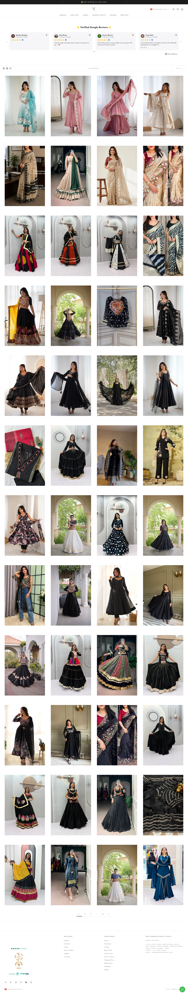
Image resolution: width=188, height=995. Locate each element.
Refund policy (108, 963)
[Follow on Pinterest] (21, 982)
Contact (106, 947)
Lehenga (113, 15)
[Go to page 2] (109, 914)
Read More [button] (57, 47)
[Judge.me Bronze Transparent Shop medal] (19, 957)
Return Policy (108, 950)
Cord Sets (124, 15)
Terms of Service (109, 957)
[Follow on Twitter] (11, 982)
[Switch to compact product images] (10, 68)
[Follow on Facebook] (6, 982)
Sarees (85, 15)
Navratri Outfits (99, 15)
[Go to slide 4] (92, 51)
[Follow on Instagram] (16, 982)
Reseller (106, 970)
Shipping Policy (109, 960)
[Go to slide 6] (95, 51)
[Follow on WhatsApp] (31, 982)
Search (106, 941)
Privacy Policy (108, 953)
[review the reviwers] (46, 35)
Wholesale (107, 966)
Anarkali (63, 15)
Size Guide (107, 944)
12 (103, 914)
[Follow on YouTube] (26, 982)
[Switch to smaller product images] (7, 68)
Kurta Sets (74, 15)
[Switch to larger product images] (4, 68)
